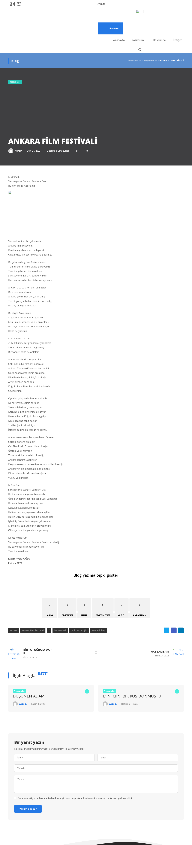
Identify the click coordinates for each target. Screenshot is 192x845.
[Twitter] (101, 17)
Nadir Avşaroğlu (79, 630)
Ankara (13, 630)
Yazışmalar (148, 60)
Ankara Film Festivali (33, 630)
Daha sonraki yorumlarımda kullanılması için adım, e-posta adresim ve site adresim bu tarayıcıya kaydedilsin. (76, 798)
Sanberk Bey (98, 630)
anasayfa (133, 60)
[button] (110, 28)
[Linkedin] (117, 17)
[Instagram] (125, 17)
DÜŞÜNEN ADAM (29, 696)
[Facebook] (109, 17)
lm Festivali (60, 630)
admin (18, 150)
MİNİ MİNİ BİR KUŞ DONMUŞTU (132, 696)
